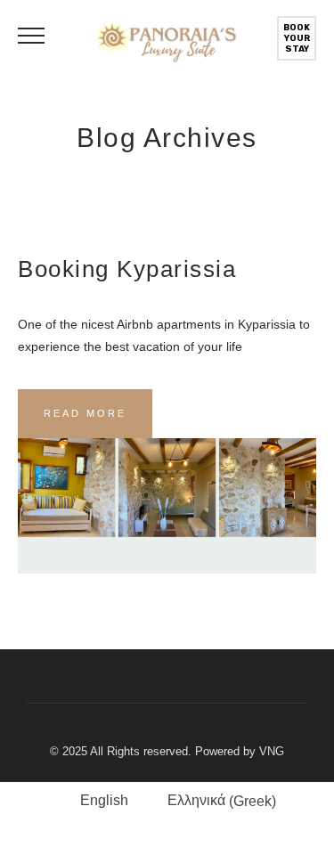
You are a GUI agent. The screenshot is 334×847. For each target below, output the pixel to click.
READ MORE (85, 413)
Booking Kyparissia (127, 269)
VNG (271, 751)
